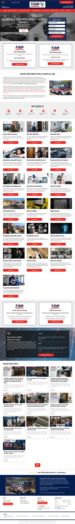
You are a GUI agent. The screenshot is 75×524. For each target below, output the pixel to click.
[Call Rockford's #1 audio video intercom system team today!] (14, 398)
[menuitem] (5, 11)
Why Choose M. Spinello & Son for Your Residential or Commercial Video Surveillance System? (37, 405)
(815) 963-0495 (68, 7)
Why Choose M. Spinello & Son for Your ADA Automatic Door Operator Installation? (59, 405)
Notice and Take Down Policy (43, 521)
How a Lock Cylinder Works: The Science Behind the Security (36, 379)
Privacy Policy (21, 521)
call (44, 96)
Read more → (6, 390)
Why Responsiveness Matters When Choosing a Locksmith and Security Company (60, 428)
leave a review (15, 348)
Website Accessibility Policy (52, 521)
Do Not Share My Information (29, 521)
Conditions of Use (36, 521)
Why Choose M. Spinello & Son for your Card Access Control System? (13, 428)
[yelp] (44, 506)
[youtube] (42, 506)
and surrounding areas (24, 503)
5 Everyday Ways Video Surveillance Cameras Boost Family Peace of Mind (37, 428)
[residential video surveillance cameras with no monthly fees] (37, 421)
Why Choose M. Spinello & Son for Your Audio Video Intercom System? (13, 405)
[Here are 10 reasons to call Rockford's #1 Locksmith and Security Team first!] (14, 445)
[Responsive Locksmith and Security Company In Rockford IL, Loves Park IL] (61, 421)
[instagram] (40, 506)
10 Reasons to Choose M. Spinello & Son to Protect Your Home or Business (14, 452)
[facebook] (38, 506)
